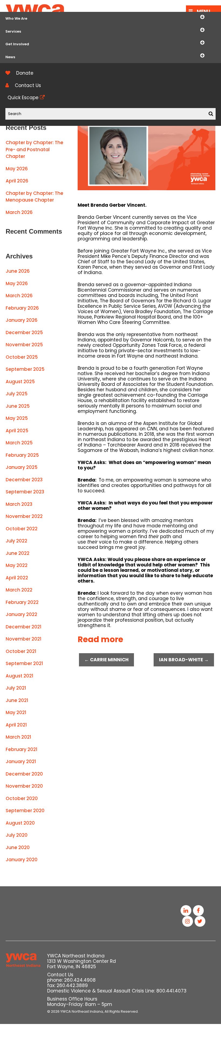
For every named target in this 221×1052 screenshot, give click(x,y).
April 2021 (16, 725)
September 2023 (25, 492)
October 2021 (21, 651)
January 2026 (21, 320)
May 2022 (16, 565)
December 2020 (24, 774)
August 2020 (20, 823)
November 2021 (24, 639)
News (10, 57)
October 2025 (22, 357)
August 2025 (20, 381)
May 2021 (16, 712)
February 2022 (22, 602)
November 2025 (24, 344)
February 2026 (22, 308)
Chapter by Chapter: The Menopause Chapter (34, 196)
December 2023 (24, 479)
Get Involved (17, 44)
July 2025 (16, 393)
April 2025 (17, 430)
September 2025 (25, 369)
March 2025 (19, 443)
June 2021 (17, 700)
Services (13, 31)
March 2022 (19, 590)
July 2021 (16, 688)
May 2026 (17, 168)
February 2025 (22, 455)
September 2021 (24, 663)
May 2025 (17, 418)
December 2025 (24, 332)
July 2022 (16, 541)
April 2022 (17, 578)
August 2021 (19, 676)
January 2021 (21, 761)
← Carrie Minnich (106, 659)
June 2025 (18, 406)
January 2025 (21, 467)
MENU (203, 11)
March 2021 (18, 737)
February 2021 (21, 749)
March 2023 (19, 504)
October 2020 (22, 798)
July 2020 (16, 835)
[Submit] (211, 114)
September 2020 (25, 810)
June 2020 (18, 847)
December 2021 (24, 627)
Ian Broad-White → (184, 659)
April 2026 (17, 181)
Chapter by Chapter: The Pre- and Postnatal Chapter (34, 149)
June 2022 (17, 553)
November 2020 (24, 786)
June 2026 (18, 271)
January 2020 (21, 859)
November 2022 (24, 516)
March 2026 (19, 212)
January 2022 (21, 614)
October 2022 (21, 528)
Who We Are (16, 18)
